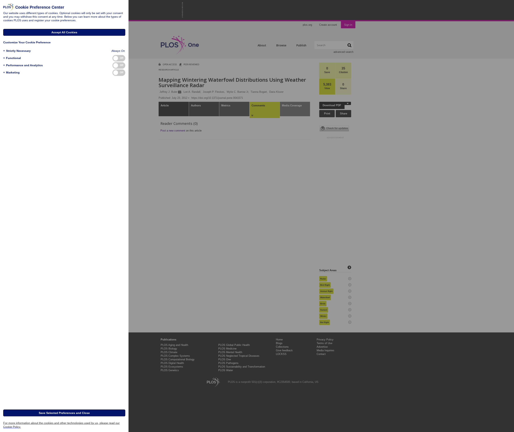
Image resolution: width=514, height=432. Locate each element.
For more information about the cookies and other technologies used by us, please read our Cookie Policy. (61, 424)
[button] (17, 51)
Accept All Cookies (64, 32)
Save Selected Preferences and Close (64, 413)
